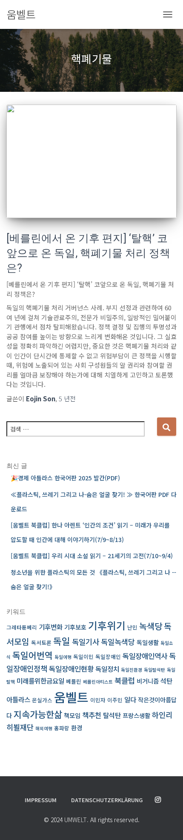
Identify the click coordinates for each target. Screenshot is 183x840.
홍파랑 (61, 728)
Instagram (158, 800)
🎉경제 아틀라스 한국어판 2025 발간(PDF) (65, 478)
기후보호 (75, 626)
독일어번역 (32, 655)
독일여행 (62, 657)
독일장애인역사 (145, 655)
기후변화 (51, 627)
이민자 (98, 700)
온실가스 (42, 700)
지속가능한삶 (38, 714)
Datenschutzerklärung (107, 800)
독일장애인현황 (71, 668)
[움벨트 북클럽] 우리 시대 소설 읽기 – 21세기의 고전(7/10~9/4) (92, 555)
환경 (76, 727)
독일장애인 (108, 657)
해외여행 (43, 728)
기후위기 (107, 625)
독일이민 (83, 657)
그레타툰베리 (21, 627)
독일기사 (85, 641)
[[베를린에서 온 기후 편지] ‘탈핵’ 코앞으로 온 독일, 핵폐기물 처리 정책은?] (91, 161)
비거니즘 (148, 680)
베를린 (73, 681)
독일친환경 (131, 670)
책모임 (72, 715)
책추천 (91, 714)
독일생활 (148, 642)
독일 (61, 640)
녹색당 (150, 626)
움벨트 (71, 697)
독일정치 (107, 669)
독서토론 (41, 643)
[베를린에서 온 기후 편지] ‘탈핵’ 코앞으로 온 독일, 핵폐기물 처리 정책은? (88, 253)
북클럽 (124, 680)
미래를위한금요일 (40, 681)
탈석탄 (112, 715)
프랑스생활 (136, 715)
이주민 (115, 700)
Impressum (41, 800)
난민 (132, 627)
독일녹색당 (118, 641)
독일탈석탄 (154, 670)
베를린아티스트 (98, 681)
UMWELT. (76, 819)
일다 (130, 699)
